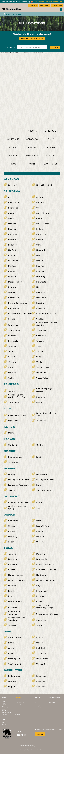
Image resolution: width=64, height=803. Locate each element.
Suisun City (41, 335)
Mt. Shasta (41, 282)
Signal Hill (41, 330)
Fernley (11, 474)
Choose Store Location (14, 14)
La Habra (12, 255)
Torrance (12, 346)
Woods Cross (42, 664)
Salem (11, 542)
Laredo (11, 591)
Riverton (12, 653)
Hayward (40, 250)
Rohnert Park (14, 308)
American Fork (15, 637)
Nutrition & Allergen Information (5, 709)
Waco (39, 625)
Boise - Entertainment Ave (46, 414)
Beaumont (13, 559)
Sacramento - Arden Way (20, 313)
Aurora (11, 391)
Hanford (12, 250)
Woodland (41, 372)
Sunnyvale (13, 341)
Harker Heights (15, 575)
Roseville (40, 308)
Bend (38, 520)
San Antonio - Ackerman (14, 612)
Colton (39, 218)
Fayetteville (13, 185)
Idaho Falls (13, 421)
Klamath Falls (42, 526)
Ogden (39, 643)
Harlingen (41, 575)
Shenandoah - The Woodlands (16, 619)
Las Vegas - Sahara (45, 480)
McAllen (12, 596)
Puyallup (40, 681)
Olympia (12, 681)
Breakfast (4, 700)
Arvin (10, 197)
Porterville (41, 298)
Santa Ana (13, 325)
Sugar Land (41, 620)
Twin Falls (41, 421)
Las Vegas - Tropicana (18, 485)
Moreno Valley (15, 282)
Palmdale (40, 292)
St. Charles (13, 462)
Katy (38, 585)
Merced (11, 271)
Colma (11, 218)
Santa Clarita (14, 330)
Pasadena (12, 607)
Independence (15, 457)
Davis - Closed (42, 223)
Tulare (11, 351)
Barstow (40, 202)
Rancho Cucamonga (17, 303)
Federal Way (14, 676)
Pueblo (39, 402)
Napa (38, 287)
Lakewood (41, 676)
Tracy (38, 346)
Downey (12, 229)
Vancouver (41, 686)
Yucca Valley (42, 378)
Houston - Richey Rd (45, 580)
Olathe (39, 445)
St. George (41, 653)
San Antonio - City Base (47, 614)
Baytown (40, 554)
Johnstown (13, 402)
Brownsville (41, 559)
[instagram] (18, 735)
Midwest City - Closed (18, 502)
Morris (11, 433)
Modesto (12, 276)
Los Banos (13, 261)
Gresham (12, 526)
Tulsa (38, 508)
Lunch (3, 701)
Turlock (39, 351)
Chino (11, 213)
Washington (14, 658)
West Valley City (15, 664)
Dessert (4, 704)
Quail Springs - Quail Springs (18, 507)
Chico (39, 208)
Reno (38, 485)
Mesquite (40, 596)
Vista (10, 367)
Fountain (40, 397)
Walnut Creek (42, 367)
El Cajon (40, 229)
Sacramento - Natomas (47, 313)
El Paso (11, 570)
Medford (40, 531)
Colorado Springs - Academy (45, 389)
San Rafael (41, 319)
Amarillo (12, 554)
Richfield (40, 648)
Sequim (12, 686)
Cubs (3, 706)
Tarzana (40, 341)
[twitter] (25, 735)
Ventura (12, 362)
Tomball (12, 625)
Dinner (4, 703)
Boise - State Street (17, 415)
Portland (40, 536)
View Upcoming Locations (32, 38)
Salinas (11, 319)
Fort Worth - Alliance (46, 570)
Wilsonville (41, 542)
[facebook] (21, 735)
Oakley (11, 292)
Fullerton (12, 245)
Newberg (12, 536)
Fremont (12, 239)
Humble (12, 585)
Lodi (38, 255)
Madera (39, 261)
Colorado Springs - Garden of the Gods (17, 396)
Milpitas (40, 271)
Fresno (39, 239)
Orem (11, 648)
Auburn (39, 197)
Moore (39, 502)
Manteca (12, 266)
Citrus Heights (43, 213)
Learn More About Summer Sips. (48, 1)
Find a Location (9, 47)
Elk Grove (12, 234)
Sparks (11, 490)
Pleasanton (13, 298)
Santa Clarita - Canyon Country (46, 324)
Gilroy (39, 245)
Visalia (39, 362)
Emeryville (41, 234)
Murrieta (12, 287)
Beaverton (13, 520)
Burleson (12, 564)
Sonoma (12, 335)
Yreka (11, 378)
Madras (11, 531)
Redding (40, 303)
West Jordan (42, 658)
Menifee (40, 266)
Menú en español (6, 712)
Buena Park (13, 208)
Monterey (40, 276)
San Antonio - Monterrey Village (44, 606)
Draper (39, 637)
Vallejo (39, 357)
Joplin (39, 457)
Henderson (41, 474)
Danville (12, 223)
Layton (11, 643)
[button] (61, 9)
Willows (12, 372)
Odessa (39, 601)
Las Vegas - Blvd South (19, 480)
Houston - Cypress (16, 580)
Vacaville (12, 357)
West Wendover (44, 490)
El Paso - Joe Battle (45, 564)
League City (42, 591)
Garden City (13, 445)
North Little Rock (44, 185)
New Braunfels (15, 601)
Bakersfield (13, 202)
